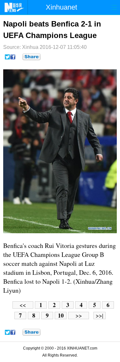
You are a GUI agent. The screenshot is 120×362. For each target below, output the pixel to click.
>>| (99, 315)
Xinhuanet (61, 7)
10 (61, 315)
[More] (31, 56)
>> (79, 315)
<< (23, 305)
